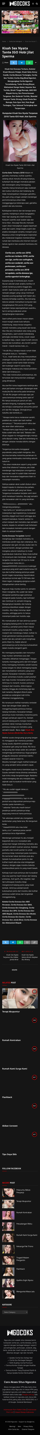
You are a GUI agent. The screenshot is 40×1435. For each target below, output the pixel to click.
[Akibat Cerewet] (20, 1113)
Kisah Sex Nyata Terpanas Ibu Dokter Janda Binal (10, 957)
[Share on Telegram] (21, 62)
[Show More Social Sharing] (36, 62)
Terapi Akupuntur (11, 1011)
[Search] (36, 3)
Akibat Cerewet (10, 1125)
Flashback (7, 1097)
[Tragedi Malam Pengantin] (8, 1260)
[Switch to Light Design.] (33, 4)
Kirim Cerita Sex (13, 1429)
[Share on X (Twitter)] (13, 62)
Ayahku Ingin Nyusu (24, 1280)
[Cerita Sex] (20, 3)
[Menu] (3, 3)
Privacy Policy (28, 1426)
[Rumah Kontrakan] (20, 1027)
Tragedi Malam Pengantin (22, 1258)
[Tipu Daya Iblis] (20, 1141)
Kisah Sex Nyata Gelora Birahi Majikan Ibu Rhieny (30, 957)
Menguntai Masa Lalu (25, 1291)
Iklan (19, 1426)
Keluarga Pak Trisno (24, 1246)
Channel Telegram (28, 1429)
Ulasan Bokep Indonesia (24, 1412)
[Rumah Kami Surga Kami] (20, 1055)
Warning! (12, 1426)
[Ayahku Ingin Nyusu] (8, 1283)
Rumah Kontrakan (11, 1040)
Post (8, 1183)
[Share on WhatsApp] (29, 62)
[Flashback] (20, 1084)
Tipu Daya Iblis (9, 1154)
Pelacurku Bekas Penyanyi (23, 1191)
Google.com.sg (28, 1394)
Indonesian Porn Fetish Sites (15, 1410)
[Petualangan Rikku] (8, 1226)
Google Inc (30, 1422)
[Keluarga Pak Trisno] (8, 1249)
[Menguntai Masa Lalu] (8, 1294)
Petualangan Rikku (24, 1224)
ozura (14, 970)
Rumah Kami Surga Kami (14, 1068)
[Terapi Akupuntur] (20, 998)
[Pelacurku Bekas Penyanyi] (8, 1192)
